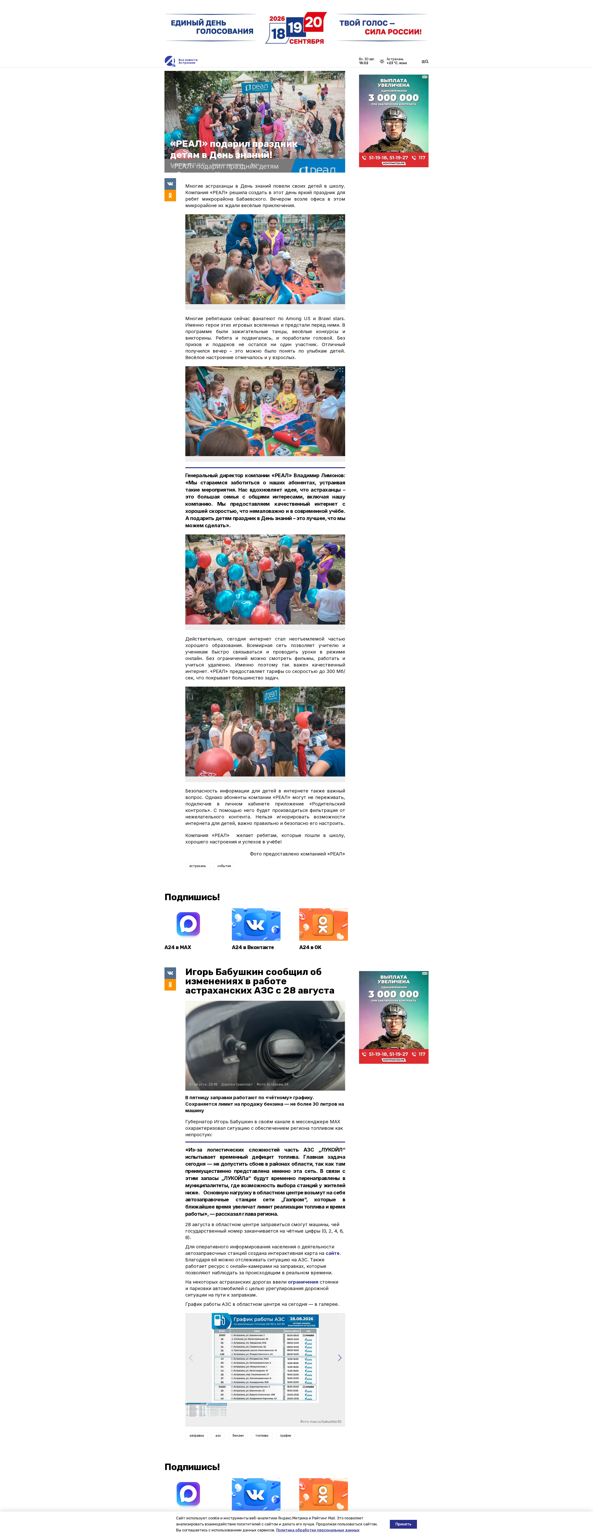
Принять (403, 1524)
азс (218, 1436)
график (285, 1436)
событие (224, 866)
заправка (196, 1436)
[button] (340, 1358)
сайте (333, 1253)
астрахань (197, 866)
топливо (261, 1436)
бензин (238, 1436)
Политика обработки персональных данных (318, 1530)
